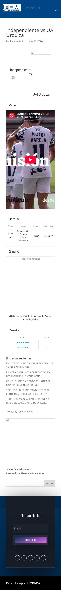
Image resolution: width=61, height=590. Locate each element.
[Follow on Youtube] (37, 557)
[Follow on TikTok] (43, 557)
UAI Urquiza (22, 347)
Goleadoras (37, 473)
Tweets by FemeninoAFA (19, 411)
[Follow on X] (17, 557)
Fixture (25, 473)
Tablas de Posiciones (17, 469)
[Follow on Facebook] (30, 557)
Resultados (12, 473)
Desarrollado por (23, 583)
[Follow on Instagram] (24, 557)
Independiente (22, 342)
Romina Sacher (17, 41)
